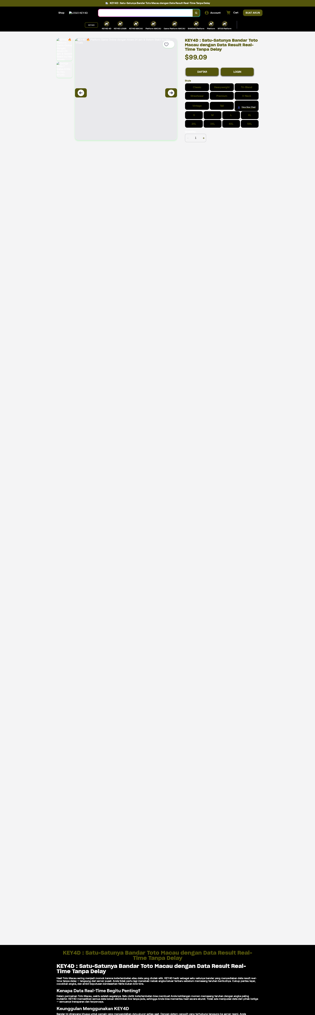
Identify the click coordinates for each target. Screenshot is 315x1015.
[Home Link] (78, 12)
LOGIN (237, 71)
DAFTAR (202, 71)
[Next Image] (171, 92)
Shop (61, 12)
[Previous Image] (81, 92)
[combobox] (145, 13)
